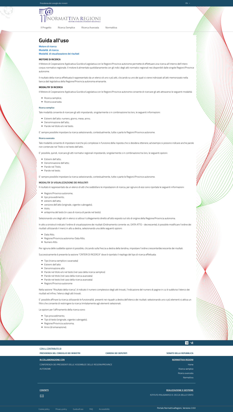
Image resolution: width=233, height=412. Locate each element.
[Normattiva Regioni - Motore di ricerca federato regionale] (77, 15)
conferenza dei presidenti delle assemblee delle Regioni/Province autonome (76, 366)
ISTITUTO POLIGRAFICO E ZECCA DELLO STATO (171, 394)
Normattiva (188, 377)
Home (190, 364)
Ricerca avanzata (185, 373)
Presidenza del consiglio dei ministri (54, 3)
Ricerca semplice (186, 368)
